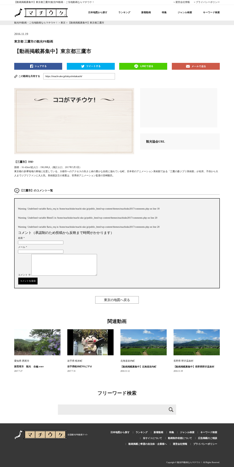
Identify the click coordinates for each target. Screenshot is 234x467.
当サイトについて (152, 438)
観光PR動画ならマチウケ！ (189, 462)
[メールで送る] (196, 66)
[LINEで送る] (143, 66)
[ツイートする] (91, 66)
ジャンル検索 (185, 12)
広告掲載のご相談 (207, 438)
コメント (24, 275)
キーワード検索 (211, 12)
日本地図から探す (97, 12)
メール (22, 247)
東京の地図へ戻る (117, 300)
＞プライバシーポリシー (206, 2)
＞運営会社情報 (181, 2)
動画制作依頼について (180, 438)
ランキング (124, 12)
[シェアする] (38, 66)
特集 (164, 12)
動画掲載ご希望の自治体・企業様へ (147, 444)
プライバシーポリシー (205, 444)
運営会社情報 (180, 444)
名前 (21, 238)
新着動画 (146, 12)
